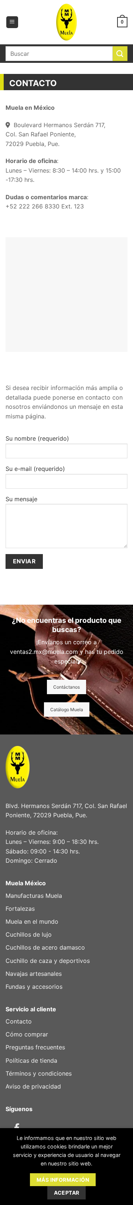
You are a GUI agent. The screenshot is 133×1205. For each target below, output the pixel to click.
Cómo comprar (27, 1034)
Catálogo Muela (66, 709)
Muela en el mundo (32, 921)
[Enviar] (120, 53)
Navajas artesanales (34, 973)
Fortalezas (20, 908)
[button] (12, 22)
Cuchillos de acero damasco (45, 947)
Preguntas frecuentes (35, 1047)
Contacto (19, 1021)
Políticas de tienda (31, 1060)
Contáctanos (66, 687)
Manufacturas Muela (34, 895)
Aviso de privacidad (33, 1086)
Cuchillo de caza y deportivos (48, 960)
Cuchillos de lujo (29, 934)
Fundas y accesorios (34, 986)
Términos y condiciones (39, 1073)
